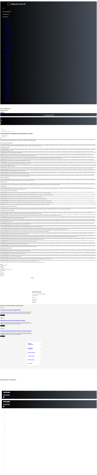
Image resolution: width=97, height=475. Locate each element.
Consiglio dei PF (6, 14)
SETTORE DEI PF (4, 371)
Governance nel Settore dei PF (6, 48)
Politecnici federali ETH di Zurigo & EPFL (8, 85)
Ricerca (6, 396)
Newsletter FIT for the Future (9, 25)
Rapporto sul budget (8, 415)
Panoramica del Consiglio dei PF (6, 37)
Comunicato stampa (4, 130)
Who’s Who (7, 426)
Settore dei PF (5, 16)
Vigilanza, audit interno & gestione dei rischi (8, 68)
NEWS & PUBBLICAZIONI (5, 370)
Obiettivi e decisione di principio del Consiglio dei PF (9, 99)
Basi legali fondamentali (8, 51)
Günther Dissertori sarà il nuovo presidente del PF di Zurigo (12, 320)
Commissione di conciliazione (9, 75)
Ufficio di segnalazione (9, 450)
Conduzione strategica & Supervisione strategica (8, 57)
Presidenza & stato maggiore (9, 41)
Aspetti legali (4, 372)
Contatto (1, 118)
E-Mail (33, 297)
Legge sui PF (6, 50)
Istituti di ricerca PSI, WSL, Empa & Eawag (8, 87)
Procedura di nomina (8, 441)
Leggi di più (2, 325)
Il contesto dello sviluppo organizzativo (8, 101)
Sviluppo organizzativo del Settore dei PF (8, 97)
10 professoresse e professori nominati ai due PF (10, 309)
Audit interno (6, 45)
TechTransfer (13, 396)
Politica (4, 396)
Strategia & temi (6, 88)
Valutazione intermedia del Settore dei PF (8, 30)
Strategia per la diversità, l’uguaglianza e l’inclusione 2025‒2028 (10, 32)
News (4, 21)
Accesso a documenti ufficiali (9, 76)
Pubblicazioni (6, 26)
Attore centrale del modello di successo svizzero (8, 83)
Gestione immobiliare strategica (8, 61)
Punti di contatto (6, 70)
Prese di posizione (8, 412)
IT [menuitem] (0, 116)
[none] (33, 6)
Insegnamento (9, 396)
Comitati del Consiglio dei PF (10, 427)
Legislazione (6, 67)
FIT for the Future (6, 95)
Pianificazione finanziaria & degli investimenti (8, 59)
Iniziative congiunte (7, 93)
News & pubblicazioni (7, 11)
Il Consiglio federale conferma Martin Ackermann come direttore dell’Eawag (15, 330)
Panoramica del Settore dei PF (6, 81)
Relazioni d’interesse (8, 40)
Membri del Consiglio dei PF (9, 39)
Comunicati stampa (8, 411)
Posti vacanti (6, 46)
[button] (48, 138)
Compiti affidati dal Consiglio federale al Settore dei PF (9, 91)
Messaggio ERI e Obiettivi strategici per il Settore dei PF (11, 53)
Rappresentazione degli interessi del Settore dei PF (8, 65)
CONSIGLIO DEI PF (4, 369)
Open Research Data (8, 94)
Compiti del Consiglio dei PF (6, 55)
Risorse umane (7, 442)
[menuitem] (33, 6)
